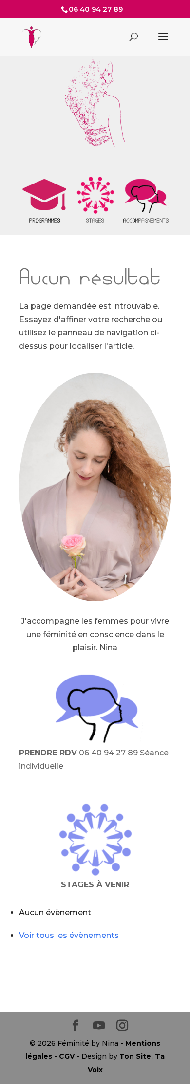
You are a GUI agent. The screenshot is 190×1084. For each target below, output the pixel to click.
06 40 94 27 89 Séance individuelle (94, 759)
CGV (67, 1056)
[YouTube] (99, 1026)
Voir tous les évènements (69, 935)
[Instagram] (122, 1026)
